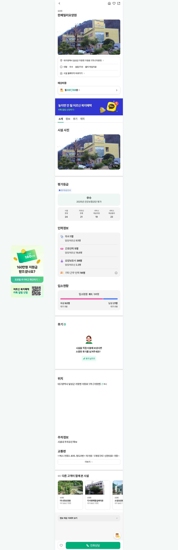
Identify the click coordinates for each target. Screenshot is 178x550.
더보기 (87, 462)
